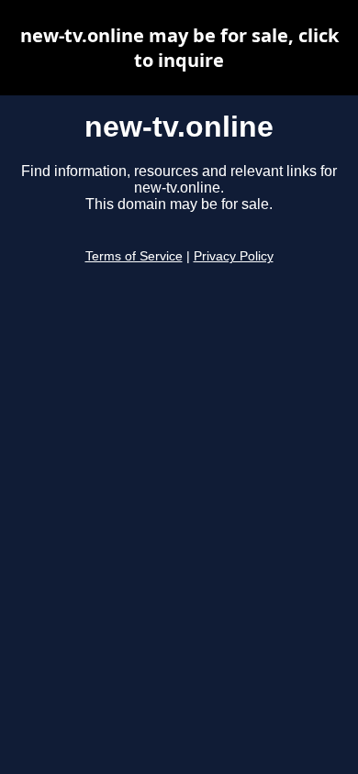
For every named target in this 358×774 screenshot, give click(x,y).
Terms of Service (134, 256)
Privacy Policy (234, 256)
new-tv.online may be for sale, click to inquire (179, 47)
